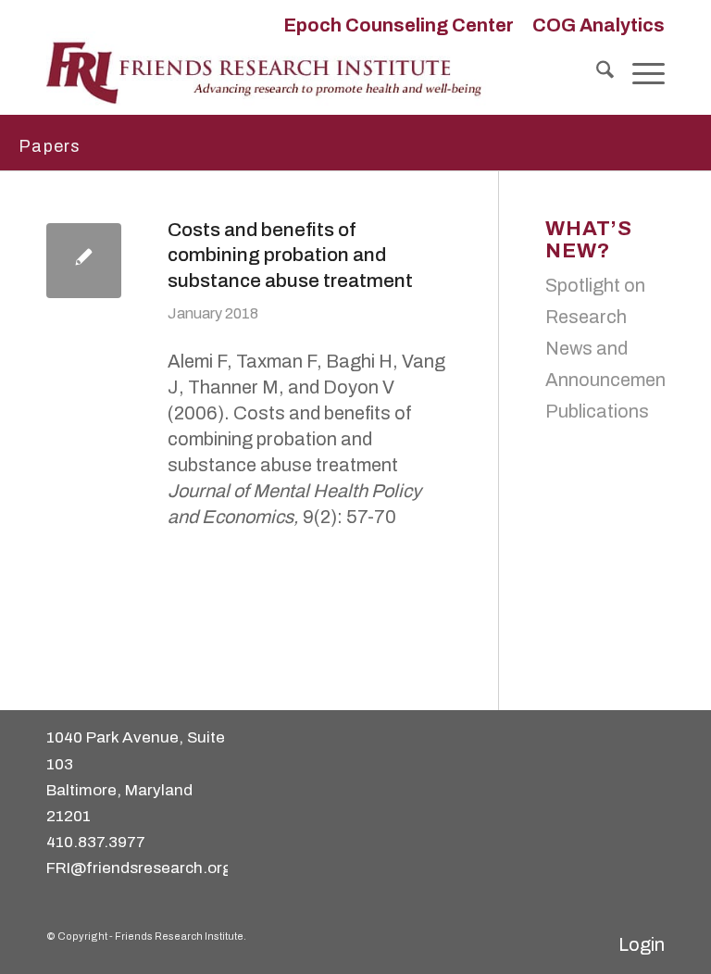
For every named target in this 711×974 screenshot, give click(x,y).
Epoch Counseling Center (398, 25)
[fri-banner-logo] (266, 73)
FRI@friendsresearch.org (139, 868)
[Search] (596, 73)
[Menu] (639, 73)
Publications (597, 411)
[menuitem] (398, 25)
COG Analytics (598, 25)
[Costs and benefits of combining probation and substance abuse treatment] (83, 260)
